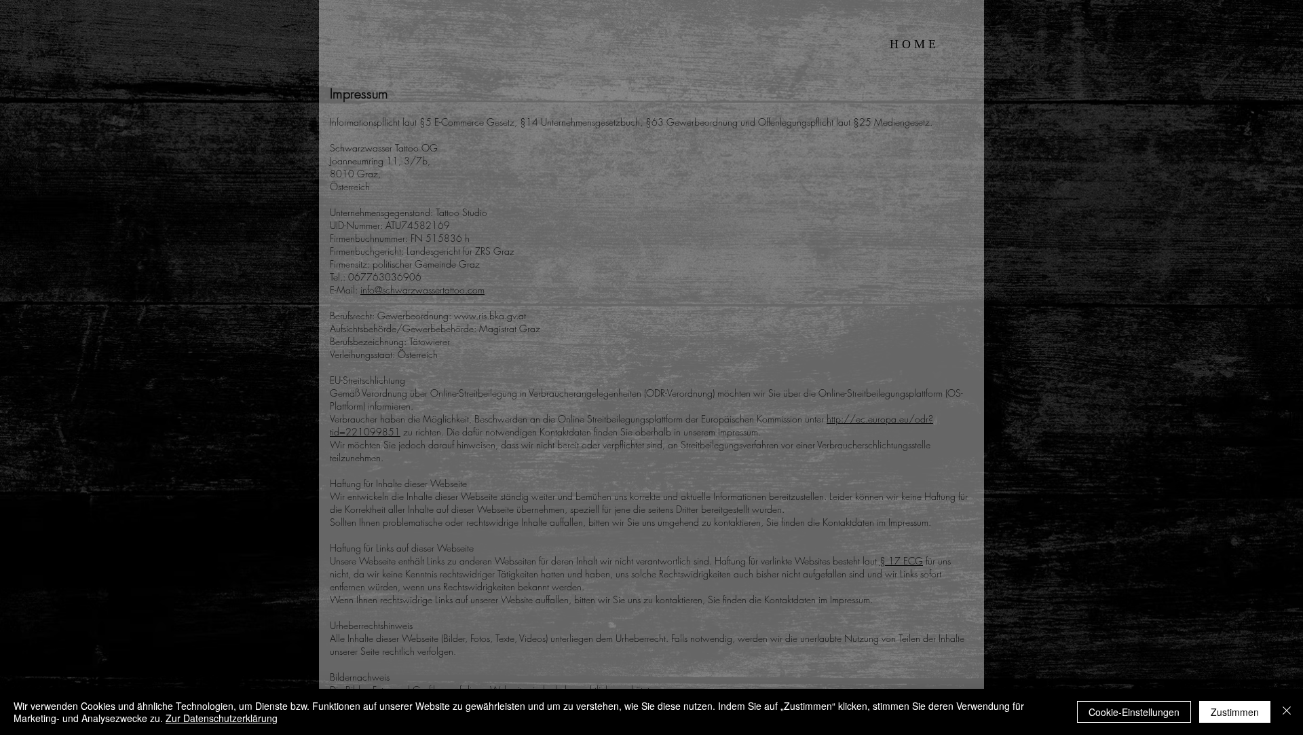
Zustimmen (1235, 712)
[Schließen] (1287, 712)
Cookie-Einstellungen (1134, 712)
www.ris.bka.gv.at (490, 315)
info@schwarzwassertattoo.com (422, 289)
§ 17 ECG (901, 560)
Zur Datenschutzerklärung (222, 718)
